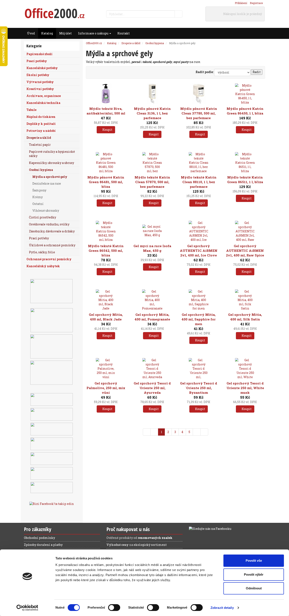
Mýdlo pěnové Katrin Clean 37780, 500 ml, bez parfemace (198, 113)
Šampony (39, 190)
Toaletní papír (40, 145)
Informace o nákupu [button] (93, 33)
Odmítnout (254, 588)
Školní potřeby (37, 75)
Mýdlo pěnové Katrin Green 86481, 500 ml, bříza (105, 182)
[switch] (114, 607)
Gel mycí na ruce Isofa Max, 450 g (152, 248)
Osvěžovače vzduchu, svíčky (49, 224)
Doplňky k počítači (41, 124)
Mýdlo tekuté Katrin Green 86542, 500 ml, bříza (106, 250)
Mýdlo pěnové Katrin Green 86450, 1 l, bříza (245, 110)
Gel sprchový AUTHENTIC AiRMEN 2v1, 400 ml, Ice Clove (198, 250)
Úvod (31, 33)
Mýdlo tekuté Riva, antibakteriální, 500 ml (106, 110)
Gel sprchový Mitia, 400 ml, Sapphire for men (199, 319)
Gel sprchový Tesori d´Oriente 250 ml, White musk (245, 388)
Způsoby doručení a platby (43, 545)
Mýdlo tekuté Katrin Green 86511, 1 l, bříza (245, 179)
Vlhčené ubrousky (45, 211)
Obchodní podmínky (39, 538)
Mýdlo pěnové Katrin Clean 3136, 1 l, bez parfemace (152, 113)
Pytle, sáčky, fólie (42, 252)
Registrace (256, 3)
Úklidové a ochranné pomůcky (52, 245)
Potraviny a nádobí (41, 131)
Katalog (47, 33)
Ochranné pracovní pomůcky (49, 259)
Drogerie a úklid (38, 138)
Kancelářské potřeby (42, 68)
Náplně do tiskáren (40, 117)
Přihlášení (241, 3)
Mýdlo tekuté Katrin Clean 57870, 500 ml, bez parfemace (152, 182)
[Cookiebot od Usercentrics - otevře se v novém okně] (27, 608)
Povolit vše (254, 560)
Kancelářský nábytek (43, 266)
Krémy (37, 197)
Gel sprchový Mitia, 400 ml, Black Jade (106, 316)
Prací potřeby (39, 238)
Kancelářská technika (43, 103)
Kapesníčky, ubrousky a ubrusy (51, 163)
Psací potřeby (36, 61)
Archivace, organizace (43, 96)
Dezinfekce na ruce (46, 183)
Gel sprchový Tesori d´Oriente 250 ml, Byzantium (198, 388)
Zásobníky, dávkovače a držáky (52, 231)
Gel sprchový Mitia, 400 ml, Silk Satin (245, 316)
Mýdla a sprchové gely (49, 177)
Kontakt (123, 33)
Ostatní (38, 204)
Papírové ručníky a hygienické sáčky (52, 154)
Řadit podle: (204, 72)
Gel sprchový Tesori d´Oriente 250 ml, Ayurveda (152, 388)
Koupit (107, 130)
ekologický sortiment (150, 545)
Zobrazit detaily (222, 607)
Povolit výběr (253, 574)
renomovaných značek (155, 538)
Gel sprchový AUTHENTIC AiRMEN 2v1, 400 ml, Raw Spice (245, 250)
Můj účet (65, 33)
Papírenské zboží (39, 54)
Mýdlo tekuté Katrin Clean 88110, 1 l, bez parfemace (198, 182)
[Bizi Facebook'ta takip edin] (51, 504)
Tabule (31, 110)
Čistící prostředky (42, 217)
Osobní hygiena (41, 170)
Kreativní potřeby (40, 89)
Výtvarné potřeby (40, 82)
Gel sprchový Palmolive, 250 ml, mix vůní (106, 388)
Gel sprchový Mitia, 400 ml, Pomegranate (152, 316)
